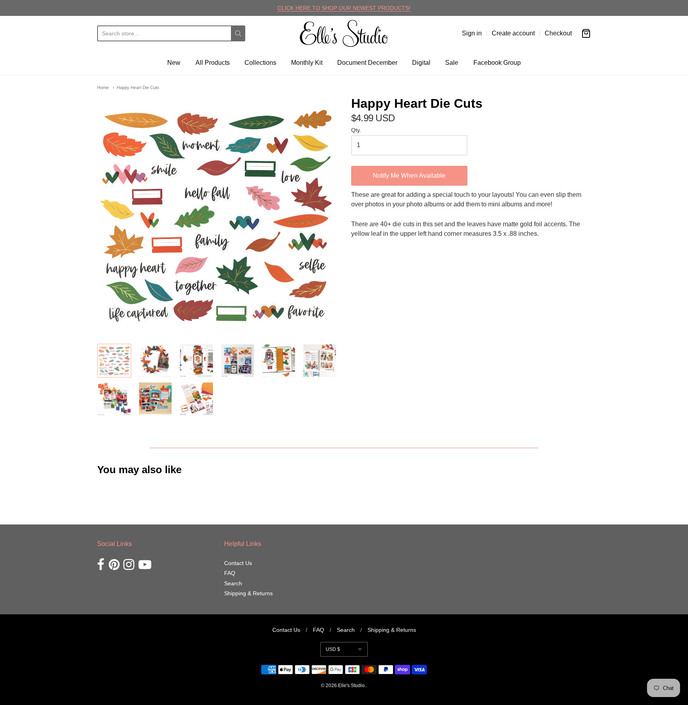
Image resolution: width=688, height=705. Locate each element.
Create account (513, 33)
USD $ (333, 649)
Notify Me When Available (409, 175)
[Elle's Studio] (344, 33)
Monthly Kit (306, 62)
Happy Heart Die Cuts (138, 87)
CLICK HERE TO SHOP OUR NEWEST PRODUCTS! (344, 8)
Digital (421, 62)
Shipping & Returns (248, 593)
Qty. (356, 130)
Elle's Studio (351, 685)
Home (103, 87)
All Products (212, 62)
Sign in (472, 33)
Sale (451, 62)
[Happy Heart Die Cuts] (114, 361)
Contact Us (238, 563)
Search (233, 583)
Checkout (558, 33)
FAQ (229, 573)
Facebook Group (497, 62)
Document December (367, 62)
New (173, 62)
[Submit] (238, 33)
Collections (260, 62)
